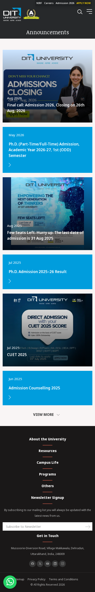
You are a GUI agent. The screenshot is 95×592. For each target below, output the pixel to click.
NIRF (39, 3)
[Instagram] (62, 563)
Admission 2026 (65, 3)
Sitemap (18, 579)
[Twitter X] (40, 563)
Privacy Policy (37, 579)
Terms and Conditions (63, 579)
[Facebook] (32, 563)
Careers (48, 3)
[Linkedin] (55, 563)
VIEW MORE (44, 414)
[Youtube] (47, 563)
